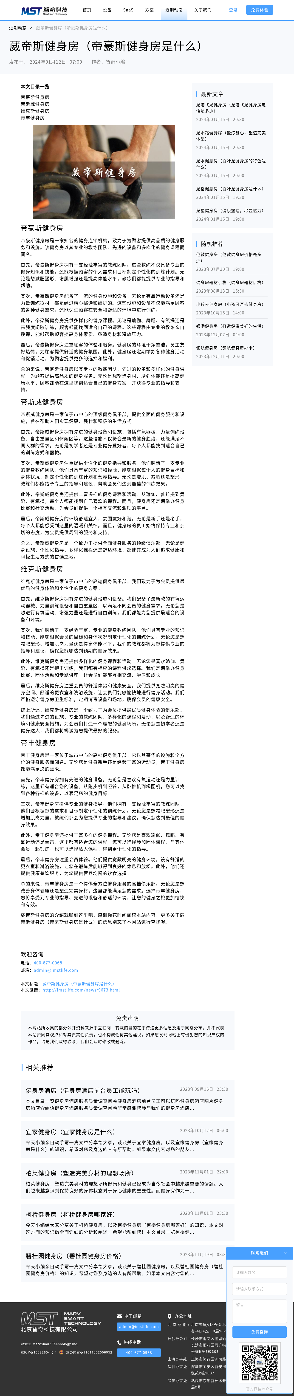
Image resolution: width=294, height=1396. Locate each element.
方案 (149, 10)
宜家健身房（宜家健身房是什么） (72, 1132)
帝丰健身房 (33, 118)
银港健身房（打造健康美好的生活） (231, 326)
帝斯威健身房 (35, 104)
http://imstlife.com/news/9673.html (81, 990)
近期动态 (174, 10)
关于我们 (203, 10)
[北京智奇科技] (44, 11)
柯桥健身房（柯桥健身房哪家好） (72, 1215)
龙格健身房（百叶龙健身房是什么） (231, 189)
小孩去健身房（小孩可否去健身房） (231, 304)
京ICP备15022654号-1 (39, 1352)
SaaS (128, 10)
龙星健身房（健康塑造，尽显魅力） (231, 211)
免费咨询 (259, 1332)
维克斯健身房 (35, 111)
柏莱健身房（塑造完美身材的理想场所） (81, 1173)
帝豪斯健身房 (35, 97)
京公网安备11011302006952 (89, 1352)
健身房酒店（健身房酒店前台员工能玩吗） (85, 1091)
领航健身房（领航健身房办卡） (226, 348)
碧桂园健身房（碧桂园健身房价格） (75, 1256)
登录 (233, 10)
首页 (87, 10)
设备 (107, 10)
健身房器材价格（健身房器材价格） (231, 282)
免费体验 (260, 10)
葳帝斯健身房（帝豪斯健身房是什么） (79, 984)
